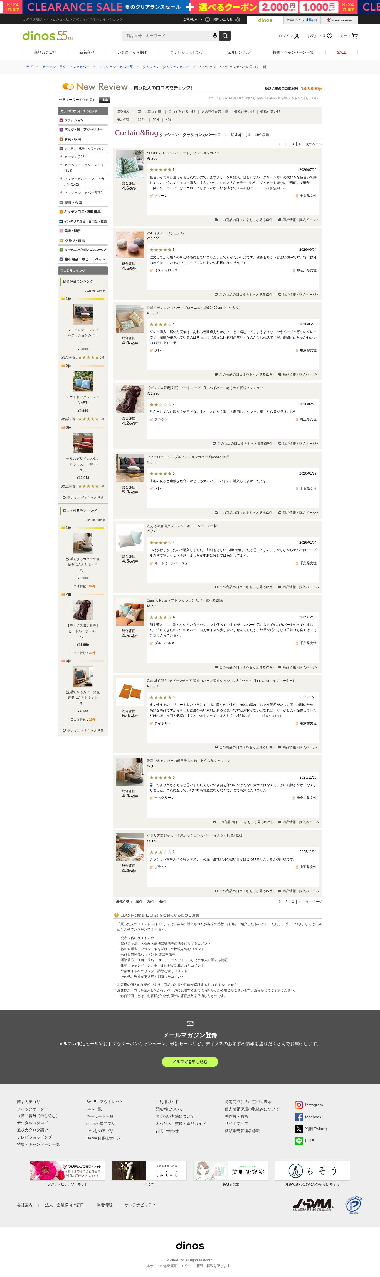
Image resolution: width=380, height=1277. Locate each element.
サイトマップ (236, 1123)
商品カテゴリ (45, 52)
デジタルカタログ (32, 1122)
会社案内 (25, 1205)
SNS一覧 (94, 1109)
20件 (156, 120)
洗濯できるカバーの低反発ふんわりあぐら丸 (83, 564)
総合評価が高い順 (214, 112)
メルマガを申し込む (190, 1061)
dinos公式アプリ (100, 1123)
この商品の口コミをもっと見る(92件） (246, 822)
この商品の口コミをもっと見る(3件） (247, 220)
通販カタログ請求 (32, 1130)
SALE (341, 52)
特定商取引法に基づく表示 (248, 1102)
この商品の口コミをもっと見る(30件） (246, 444)
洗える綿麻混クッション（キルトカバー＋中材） (183, 526)
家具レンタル (238, 52)
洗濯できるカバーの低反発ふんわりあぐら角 (83, 697)
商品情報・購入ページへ (301, 220)
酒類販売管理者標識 (242, 1130)
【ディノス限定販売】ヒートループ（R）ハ (83, 631)
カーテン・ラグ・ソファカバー (66, 67)
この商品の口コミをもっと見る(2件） (247, 294)
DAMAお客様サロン (103, 1138)
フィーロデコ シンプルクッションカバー (83, 335)
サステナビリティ (140, 1205)
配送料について (169, 1109)
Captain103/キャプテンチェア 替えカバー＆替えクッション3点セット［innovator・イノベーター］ (221, 681)
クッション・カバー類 (116, 67)
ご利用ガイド (167, 1102)
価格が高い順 (270, 112)
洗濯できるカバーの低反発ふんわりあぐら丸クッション (188, 761)
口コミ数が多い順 (182, 112)
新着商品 (86, 52)
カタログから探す (132, 52)
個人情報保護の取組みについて (252, 1109)
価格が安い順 (244, 112)
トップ (28, 67)
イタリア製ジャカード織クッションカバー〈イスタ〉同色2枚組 (194, 835)
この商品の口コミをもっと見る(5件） (247, 891)
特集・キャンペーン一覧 (293, 52)
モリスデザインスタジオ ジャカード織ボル (83, 464)
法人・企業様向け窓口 (64, 1205)
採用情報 (104, 1205)
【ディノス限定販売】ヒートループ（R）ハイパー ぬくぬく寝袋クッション (205, 388)
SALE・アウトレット (104, 1102)
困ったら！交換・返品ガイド (181, 1123)
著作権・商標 (236, 1116)
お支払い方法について (175, 1116)
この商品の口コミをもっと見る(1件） (247, 374)
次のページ (313, 144)
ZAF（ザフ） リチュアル (165, 233)
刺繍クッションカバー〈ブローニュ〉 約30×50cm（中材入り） (194, 308)
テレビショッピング (187, 52)
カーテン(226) (75, 157)
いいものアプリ (99, 1130)
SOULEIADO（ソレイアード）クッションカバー (183, 153)
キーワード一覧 (99, 1116)
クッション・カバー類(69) (84, 193)
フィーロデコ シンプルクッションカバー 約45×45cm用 (188, 457)
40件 (169, 120)
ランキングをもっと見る (85, 498)
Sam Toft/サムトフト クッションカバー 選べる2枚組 (185, 600)
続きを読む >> (276, 188)
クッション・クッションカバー (166, 67)
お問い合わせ (167, 1130)
